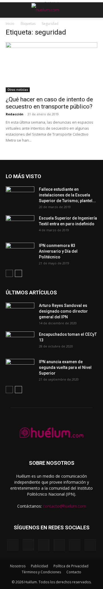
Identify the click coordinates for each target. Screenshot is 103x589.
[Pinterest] (43, 545)
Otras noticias (17, 90)
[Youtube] (90, 545)
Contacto (73, 572)
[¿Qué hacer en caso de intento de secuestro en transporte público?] (51, 67)
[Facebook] (13, 545)
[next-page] (18, 273)
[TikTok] (59, 545)
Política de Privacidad (71, 566)
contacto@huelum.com (64, 506)
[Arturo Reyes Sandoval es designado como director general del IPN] (20, 313)
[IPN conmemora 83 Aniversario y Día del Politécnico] (20, 253)
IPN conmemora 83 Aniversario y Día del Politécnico (58, 251)
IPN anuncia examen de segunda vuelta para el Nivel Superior (65, 367)
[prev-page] (9, 273)
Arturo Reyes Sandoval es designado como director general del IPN (63, 311)
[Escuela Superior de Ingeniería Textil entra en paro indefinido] (20, 223)
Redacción (14, 114)
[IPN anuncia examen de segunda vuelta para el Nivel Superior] (20, 369)
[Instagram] (28, 544)
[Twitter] (74, 545)
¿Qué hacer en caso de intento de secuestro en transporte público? (49, 103)
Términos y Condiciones (41, 572)
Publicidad (39, 566)
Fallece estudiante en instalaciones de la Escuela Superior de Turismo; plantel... (67, 195)
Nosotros (17, 566)
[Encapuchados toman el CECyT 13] (20, 341)
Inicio (10, 23)
